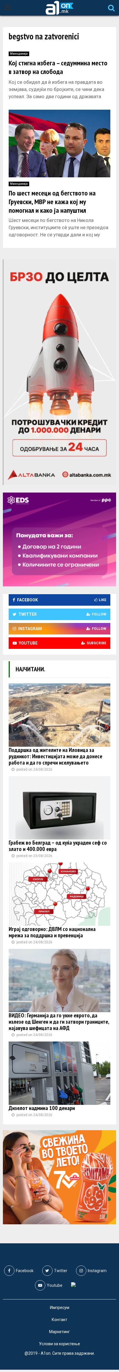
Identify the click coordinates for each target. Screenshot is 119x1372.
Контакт (59, 1319)
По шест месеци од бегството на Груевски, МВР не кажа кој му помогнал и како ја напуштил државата (52, 206)
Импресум (59, 1307)
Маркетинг (59, 1331)
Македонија (19, 53)
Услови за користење (59, 1343)
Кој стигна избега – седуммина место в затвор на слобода (58, 67)
